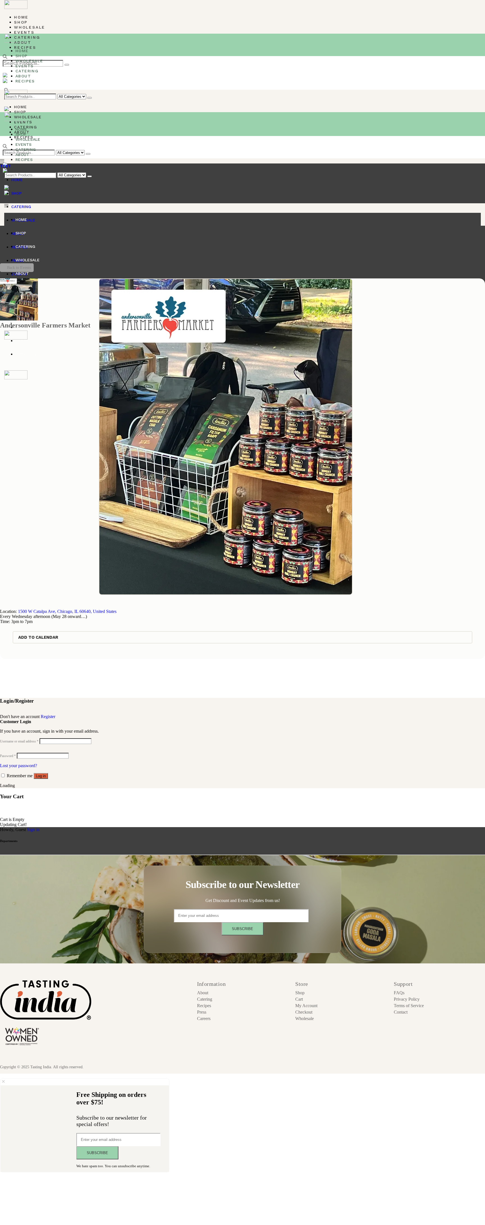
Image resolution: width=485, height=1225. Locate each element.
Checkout (303, 1012)
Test (5, 166)
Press (201, 1012)
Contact (401, 1012)
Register (48, 716)
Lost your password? (18, 765)
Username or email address (19, 741)
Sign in (33, 829)
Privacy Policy (407, 999)
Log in (41, 776)
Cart (299, 999)
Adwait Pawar (130, 1067)
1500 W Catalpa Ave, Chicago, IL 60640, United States (67, 611)
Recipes (204, 1005)
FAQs (399, 992)
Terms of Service (409, 1005)
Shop (300, 992)
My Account (306, 1005)
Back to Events (19, 268)
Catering (204, 999)
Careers (204, 1018)
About (202, 992)
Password (8, 756)
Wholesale (304, 1018)
